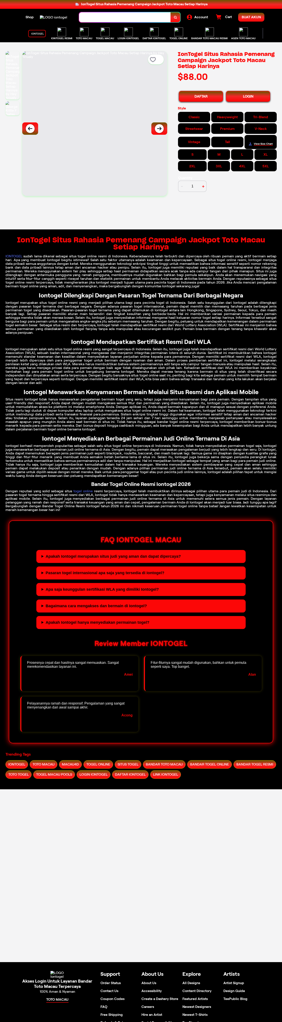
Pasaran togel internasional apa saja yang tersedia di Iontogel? (105, 573)
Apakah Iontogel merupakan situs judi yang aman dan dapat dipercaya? (113, 556)
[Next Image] (159, 128)
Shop (30, 17)
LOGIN (248, 96)
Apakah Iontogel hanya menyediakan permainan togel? (97, 622)
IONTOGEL (14, 256)
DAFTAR (201, 96)
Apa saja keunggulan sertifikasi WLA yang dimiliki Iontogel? (102, 589)
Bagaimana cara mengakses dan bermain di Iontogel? (96, 606)
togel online (83, 491)
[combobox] (125, 17)
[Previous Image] (30, 128)
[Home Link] (53, 17)
